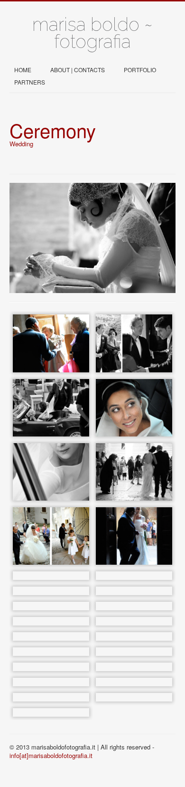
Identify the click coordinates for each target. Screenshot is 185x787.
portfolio (140, 70)
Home (22, 70)
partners (29, 82)
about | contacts (77, 70)
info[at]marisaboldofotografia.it (50, 755)
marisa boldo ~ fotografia (92, 32)
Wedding (21, 143)
